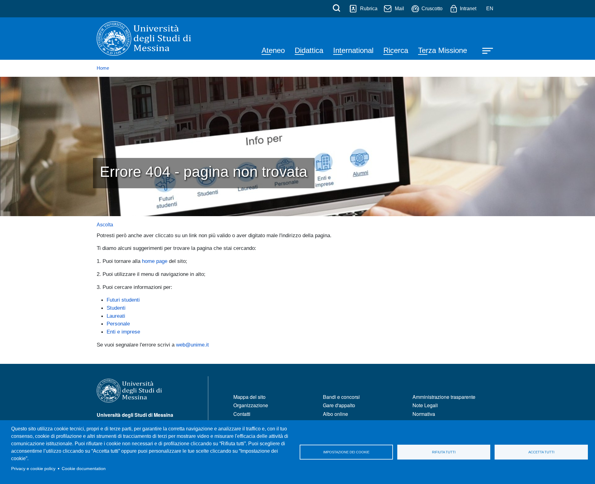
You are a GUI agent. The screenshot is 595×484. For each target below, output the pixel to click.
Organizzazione (250, 405)
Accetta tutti (541, 452)
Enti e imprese (123, 332)
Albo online (335, 413)
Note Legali (425, 405)
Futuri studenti (123, 300)
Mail (399, 8)
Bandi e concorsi (341, 396)
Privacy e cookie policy (33, 468)
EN (489, 8)
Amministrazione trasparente (443, 396)
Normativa (423, 413)
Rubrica (368, 8)
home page (154, 261)
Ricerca (395, 50)
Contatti (241, 413)
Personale (118, 323)
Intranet (468, 8)
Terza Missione (442, 50)
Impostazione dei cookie (346, 452)
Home (103, 68)
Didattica (309, 50)
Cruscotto (432, 8)
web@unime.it (192, 345)
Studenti (116, 308)
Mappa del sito (249, 396)
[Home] (144, 38)
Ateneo (273, 50)
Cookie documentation (84, 468)
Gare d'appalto (339, 405)
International (353, 50)
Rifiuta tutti (444, 452)
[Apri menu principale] (484, 50)
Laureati (116, 316)
